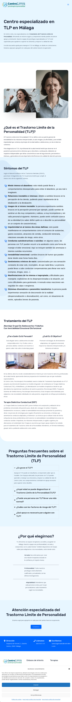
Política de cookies (17, 699)
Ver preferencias (36, 695)
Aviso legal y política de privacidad (31, 699)
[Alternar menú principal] (68, 5)
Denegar (36, 690)
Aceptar (36, 685)
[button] (69, 669)
